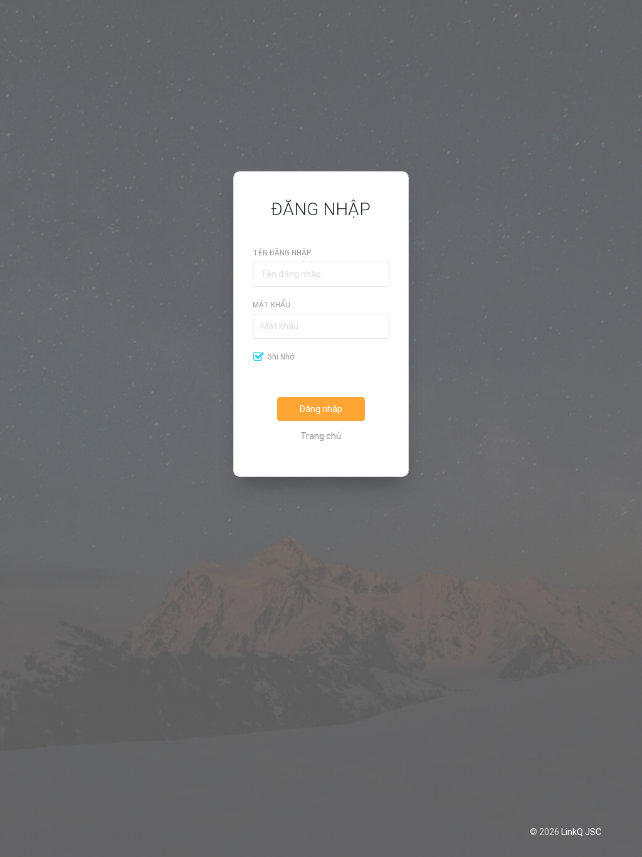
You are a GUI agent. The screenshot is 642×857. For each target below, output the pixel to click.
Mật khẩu (271, 305)
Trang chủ (320, 436)
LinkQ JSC (581, 832)
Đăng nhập (320, 409)
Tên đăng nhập (282, 252)
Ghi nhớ (281, 357)
